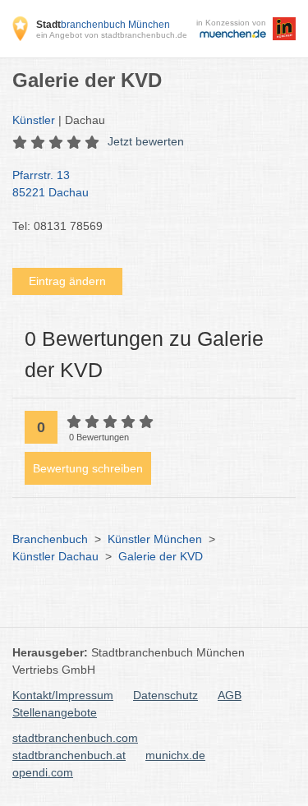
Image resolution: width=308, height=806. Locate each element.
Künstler (33, 120)
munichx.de (175, 755)
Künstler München (155, 539)
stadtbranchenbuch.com (75, 737)
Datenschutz (165, 695)
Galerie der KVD (160, 556)
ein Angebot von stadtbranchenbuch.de (111, 34)
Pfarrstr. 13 (50, 183)
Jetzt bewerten (146, 141)
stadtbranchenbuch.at (69, 755)
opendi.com (42, 772)
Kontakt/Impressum (62, 695)
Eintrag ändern (67, 281)
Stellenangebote (54, 712)
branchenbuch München (103, 24)
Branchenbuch (50, 539)
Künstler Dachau (55, 556)
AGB (229, 695)
